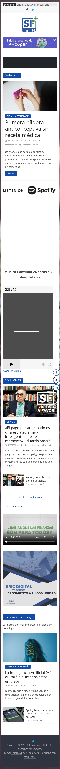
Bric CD (27, 685)
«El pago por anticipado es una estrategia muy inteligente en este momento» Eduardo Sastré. (28, 434)
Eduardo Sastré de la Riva (36, 445)
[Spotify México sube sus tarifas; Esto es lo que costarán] (13, 708)
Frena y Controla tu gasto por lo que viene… (40, 479)
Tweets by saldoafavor (30, 497)
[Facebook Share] (56, 372)
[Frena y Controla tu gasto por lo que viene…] (13, 475)
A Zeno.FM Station (12, 371)
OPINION (11, 421)
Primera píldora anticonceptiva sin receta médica (27, 129)
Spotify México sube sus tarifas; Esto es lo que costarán (39, 713)
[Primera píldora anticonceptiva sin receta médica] (30, 83)
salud (35, 144)
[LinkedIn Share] (56, 387)
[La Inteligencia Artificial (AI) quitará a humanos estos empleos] (30, 634)
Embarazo (27, 144)
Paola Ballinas (30, 140)
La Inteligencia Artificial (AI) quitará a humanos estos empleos (28, 677)
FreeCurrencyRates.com (16, 506)
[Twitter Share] (56, 380)
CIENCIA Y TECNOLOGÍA (18, 116)
